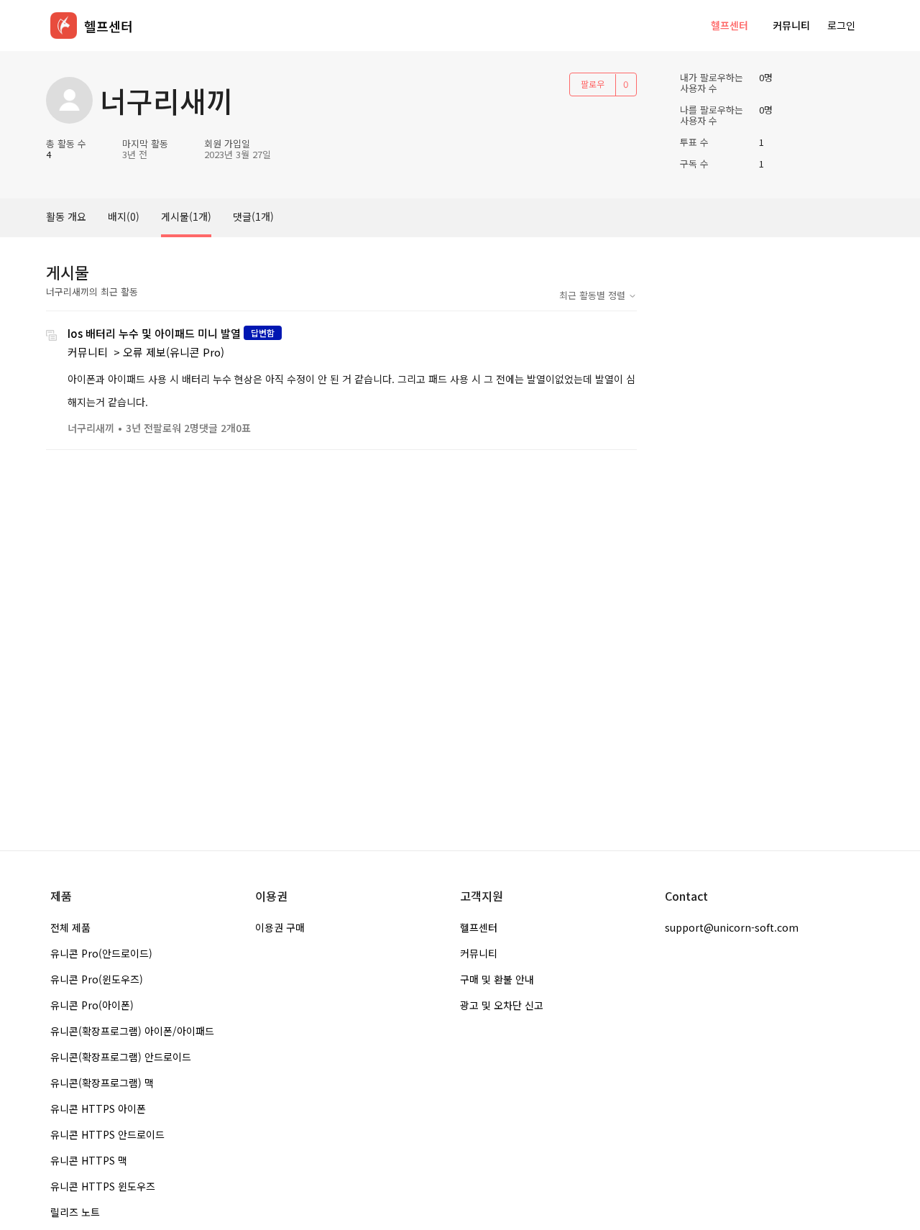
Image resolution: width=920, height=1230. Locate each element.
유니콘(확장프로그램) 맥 (102, 1082)
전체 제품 (70, 927)
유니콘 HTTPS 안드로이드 (107, 1134)
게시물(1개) (186, 216)
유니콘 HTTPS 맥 (88, 1160)
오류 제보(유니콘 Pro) (173, 351)
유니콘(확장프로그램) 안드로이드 (120, 1057)
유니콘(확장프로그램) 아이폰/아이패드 (132, 1031)
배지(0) (123, 216)
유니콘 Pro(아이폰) (92, 1005)
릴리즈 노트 (75, 1212)
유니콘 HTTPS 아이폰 (98, 1108)
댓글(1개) (253, 216)
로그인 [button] (841, 25)
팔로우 (592, 84)
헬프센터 (729, 25)
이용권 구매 (280, 927)
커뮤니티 (791, 25)
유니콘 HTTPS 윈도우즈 (102, 1186)
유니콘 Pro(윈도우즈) (96, 979)
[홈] (63, 25)
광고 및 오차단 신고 (501, 1005)
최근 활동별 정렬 (593, 295)
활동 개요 (66, 216)
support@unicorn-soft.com (732, 927)
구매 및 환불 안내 (497, 979)
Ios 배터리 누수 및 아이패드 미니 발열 (154, 333)
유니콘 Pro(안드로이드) (101, 953)
